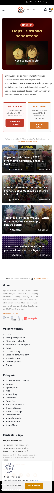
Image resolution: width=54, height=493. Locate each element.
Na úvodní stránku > (15, 122)
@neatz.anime (40, 279)
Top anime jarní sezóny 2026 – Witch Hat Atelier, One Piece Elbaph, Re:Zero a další (26, 221)
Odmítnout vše (14, 485)
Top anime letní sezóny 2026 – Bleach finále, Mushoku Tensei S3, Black (24, 161)
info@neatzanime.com (27, 141)
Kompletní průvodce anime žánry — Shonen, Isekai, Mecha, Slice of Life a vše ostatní (26, 191)
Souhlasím (34, 485)
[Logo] (27, 10)
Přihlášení (32, 2)
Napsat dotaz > (39, 125)
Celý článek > (44, 169)
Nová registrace (46, 2)
